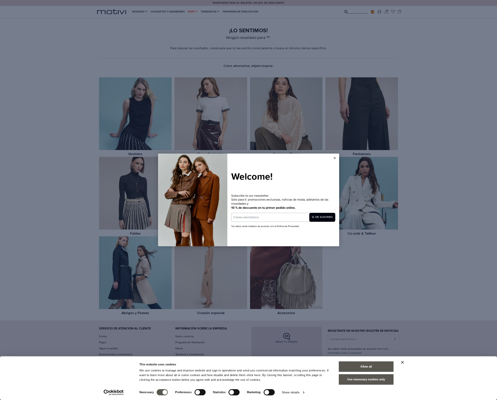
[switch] (200, 392)
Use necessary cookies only (366, 379)
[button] (334, 158)
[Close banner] (402, 362)
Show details (291, 392)
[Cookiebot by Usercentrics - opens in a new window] (114, 392)
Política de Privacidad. (287, 226)
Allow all (366, 366)
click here (254, 375)
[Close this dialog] (334, 158)
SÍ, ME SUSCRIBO (322, 217)
